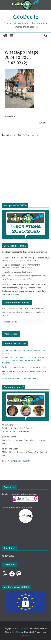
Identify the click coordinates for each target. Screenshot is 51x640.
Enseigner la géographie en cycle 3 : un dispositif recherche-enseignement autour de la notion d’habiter (23, 360)
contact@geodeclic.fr (20, 461)
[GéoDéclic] (25, 1)
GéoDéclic (25, 16)
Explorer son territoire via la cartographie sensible (24, 367)
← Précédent (8, 116)
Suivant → (44, 122)
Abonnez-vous (11, 334)
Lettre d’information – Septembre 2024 (19, 378)
